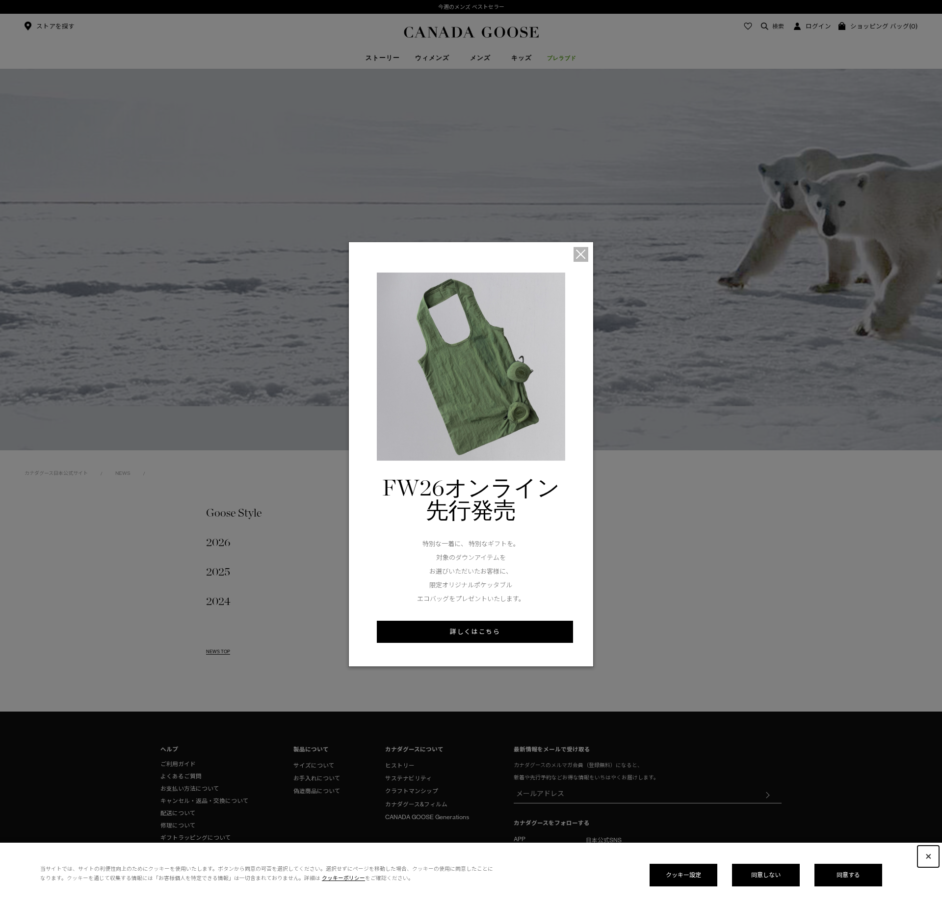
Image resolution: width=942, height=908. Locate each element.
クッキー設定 (683, 875)
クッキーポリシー (343, 878)
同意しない (766, 875)
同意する (848, 875)
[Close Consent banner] (928, 856)
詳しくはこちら (475, 631)
